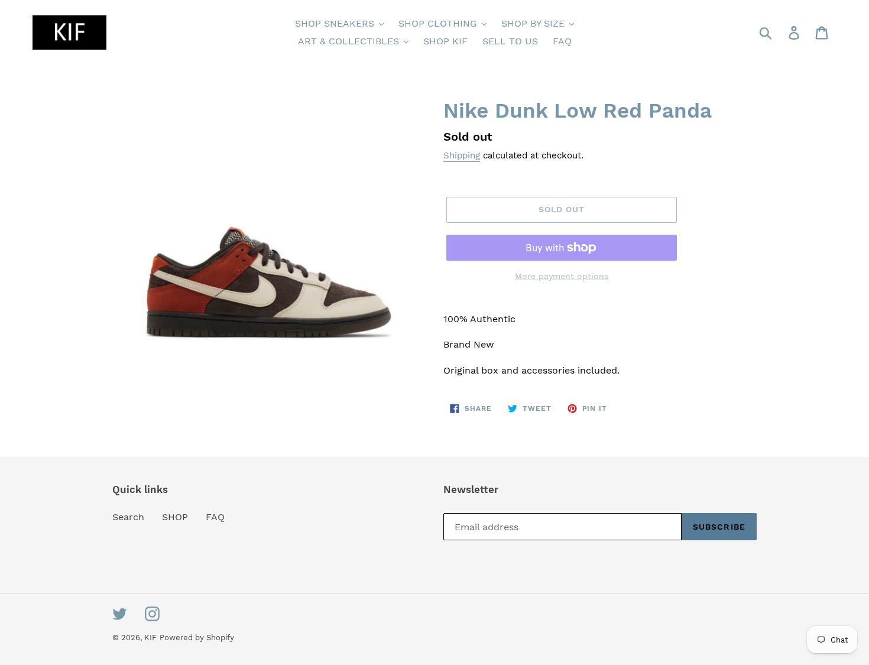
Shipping (461, 155)
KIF (150, 637)
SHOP (175, 517)
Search (128, 517)
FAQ (215, 517)
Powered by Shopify (197, 637)
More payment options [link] (561, 276)
